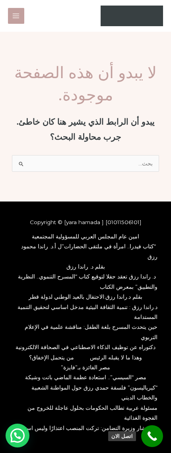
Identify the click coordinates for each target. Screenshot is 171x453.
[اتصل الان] (152, 436)
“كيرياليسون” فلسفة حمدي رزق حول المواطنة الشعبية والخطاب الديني (94, 392)
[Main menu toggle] (16, 16)
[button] (17, 435)
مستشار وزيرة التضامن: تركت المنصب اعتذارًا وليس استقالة (85, 428)
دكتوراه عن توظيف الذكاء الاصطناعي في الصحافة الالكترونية (85, 347)
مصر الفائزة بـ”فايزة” (85, 367)
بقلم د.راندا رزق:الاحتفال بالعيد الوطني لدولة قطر (85, 297)
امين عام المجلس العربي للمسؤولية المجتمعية (85, 236)
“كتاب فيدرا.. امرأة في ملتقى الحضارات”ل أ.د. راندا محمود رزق (89, 251)
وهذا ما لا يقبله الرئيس (116, 357)
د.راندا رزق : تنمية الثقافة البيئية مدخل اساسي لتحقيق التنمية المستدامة (87, 312)
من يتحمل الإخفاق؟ (51, 357)
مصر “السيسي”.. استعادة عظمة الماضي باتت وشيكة (85, 377)
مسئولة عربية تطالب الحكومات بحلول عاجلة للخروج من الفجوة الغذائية (92, 413)
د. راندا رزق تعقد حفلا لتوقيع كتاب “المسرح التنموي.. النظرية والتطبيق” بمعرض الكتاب (87, 281)
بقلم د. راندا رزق (85, 266)
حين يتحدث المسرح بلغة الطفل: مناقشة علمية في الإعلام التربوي (91, 332)
